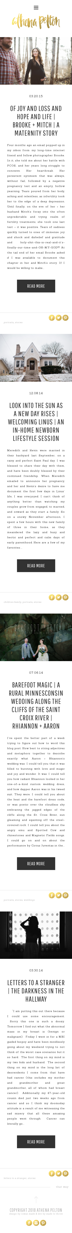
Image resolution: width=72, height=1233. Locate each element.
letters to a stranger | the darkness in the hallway (36, 990)
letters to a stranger (15, 1178)
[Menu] (36, 6)
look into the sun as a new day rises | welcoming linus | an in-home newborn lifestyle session (36, 421)
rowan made (28, 1214)
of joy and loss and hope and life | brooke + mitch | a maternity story (36, 120)
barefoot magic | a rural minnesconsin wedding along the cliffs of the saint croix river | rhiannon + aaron (36, 705)
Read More (36, 286)
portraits (9, 322)
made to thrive (54, 1214)
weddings (29, 900)
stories (19, 322)
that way (62, 1186)
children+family (12, 602)
